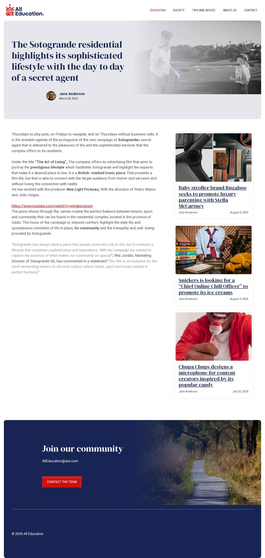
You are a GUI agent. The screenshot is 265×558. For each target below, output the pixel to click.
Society (178, 10)
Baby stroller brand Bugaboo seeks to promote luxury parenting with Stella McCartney (212, 196)
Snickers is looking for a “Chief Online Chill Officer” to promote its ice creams (213, 286)
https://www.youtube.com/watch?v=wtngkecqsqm (52, 206)
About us (229, 10)
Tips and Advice (203, 10)
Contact (250, 10)
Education (157, 10)
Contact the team (62, 482)
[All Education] (25, 10)
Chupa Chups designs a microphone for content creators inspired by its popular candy (207, 375)
